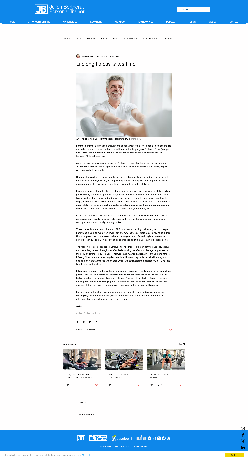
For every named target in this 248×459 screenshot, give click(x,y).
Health (104, 38)
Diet (79, 38)
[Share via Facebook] (77, 321)
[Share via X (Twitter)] (84, 321)
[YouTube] (169, 438)
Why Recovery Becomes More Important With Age (79, 376)
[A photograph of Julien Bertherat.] (82, 359)
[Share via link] (96, 321)
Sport (115, 38)
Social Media (130, 38)
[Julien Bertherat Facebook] (242, 434)
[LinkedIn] (149, 438)
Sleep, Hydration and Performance (119, 376)
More (166, 38)
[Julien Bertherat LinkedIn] (242, 447)
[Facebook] (164, 438)
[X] (159, 438)
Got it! (234, 454)
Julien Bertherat (150, 38)
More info (86, 455)
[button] (181, 39)
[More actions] (170, 56)
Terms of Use (112, 446)
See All (182, 344)
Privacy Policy (124, 446)
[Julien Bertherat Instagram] (242, 428)
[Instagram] (154, 438)
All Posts (67, 38)
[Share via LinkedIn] (90, 321)
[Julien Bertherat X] (242, 441)
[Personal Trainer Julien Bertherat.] (124, 359)
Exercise (91, 38)
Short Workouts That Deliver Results (164, 376)
